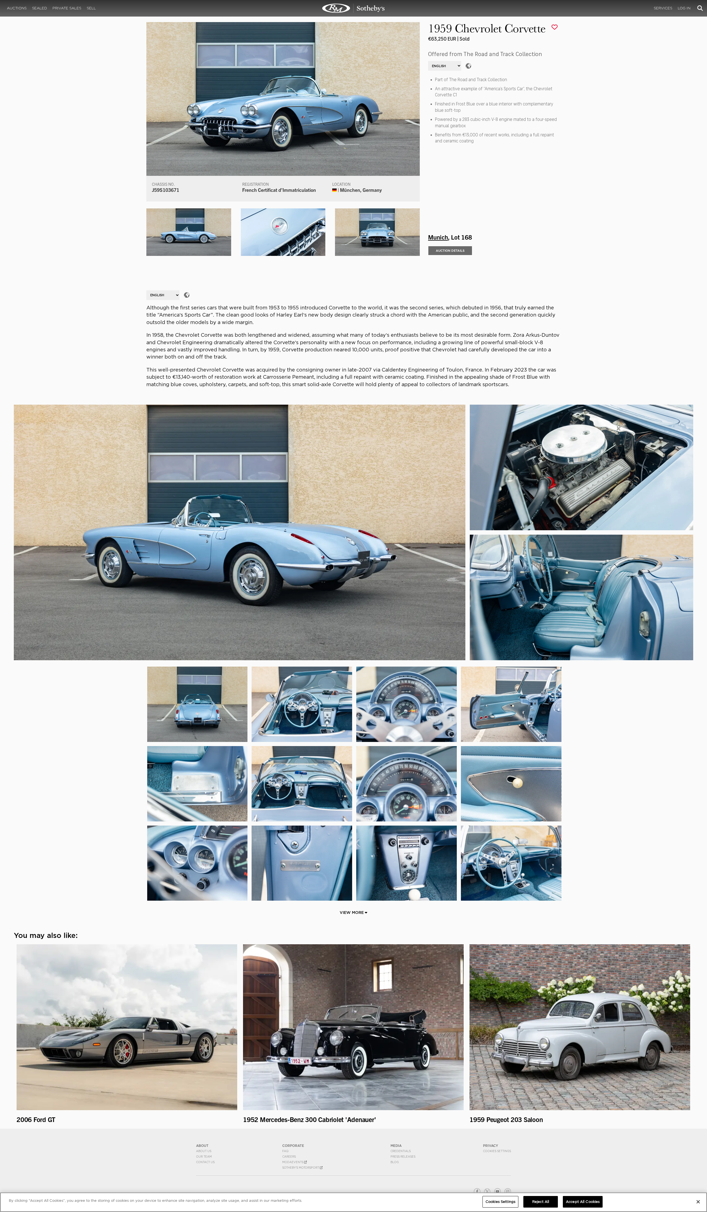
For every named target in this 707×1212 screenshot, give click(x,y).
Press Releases (403, 1156)
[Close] (698, 1202)
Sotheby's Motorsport (301, 1167)
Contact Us (205, 1162)
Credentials (401, 1151)
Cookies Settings (497, 1151)
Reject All (540, 1202)
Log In (684, 8)
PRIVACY (490, 1146)
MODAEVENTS (293, 1162)
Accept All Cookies (583, 1202)
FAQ (285, 1151)
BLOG (395, 1162)
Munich (438, 237)
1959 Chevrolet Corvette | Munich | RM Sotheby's (353, 8)
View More (352, 912)
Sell (91, 8)
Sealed (39, 8)
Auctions (17, 8)
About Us (203, 1151)
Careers (289, 1156)
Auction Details (450, 251)
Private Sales (66, 8)
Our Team (204, 1156)
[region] (353, 1202)
